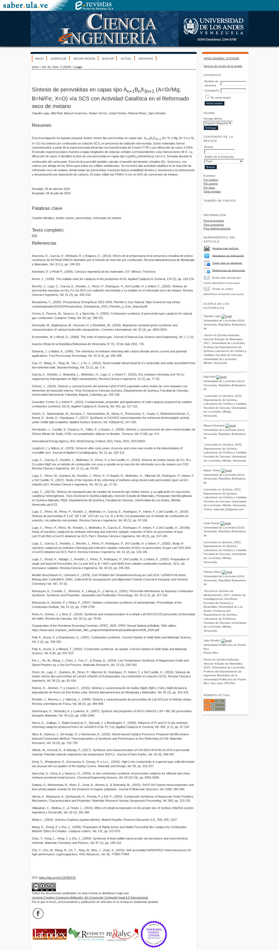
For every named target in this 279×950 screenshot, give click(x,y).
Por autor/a (211, 183)
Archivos (146, 58)
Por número (211, 179)
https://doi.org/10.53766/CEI (57, 877)
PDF (34, 235)
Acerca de (58, 58)
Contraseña (211, 90)
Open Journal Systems (221, 58)
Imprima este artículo (225, 248)
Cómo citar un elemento (227, 262)
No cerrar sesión (221, 97)
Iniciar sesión (84, 58)
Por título (209, 187)
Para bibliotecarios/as (217, 228)
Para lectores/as (214, 220)
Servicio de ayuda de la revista (223, 65)
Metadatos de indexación (228, 255)
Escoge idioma (213, 118)
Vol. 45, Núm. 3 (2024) (56, 67)
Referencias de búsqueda (228, 270)
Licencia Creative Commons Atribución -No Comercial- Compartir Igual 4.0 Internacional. (90, 897)
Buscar (108, 58)
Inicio (39, 58)
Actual (126, 58)
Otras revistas (212, 191)
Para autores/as (214, 224)
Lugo (78, 67)
